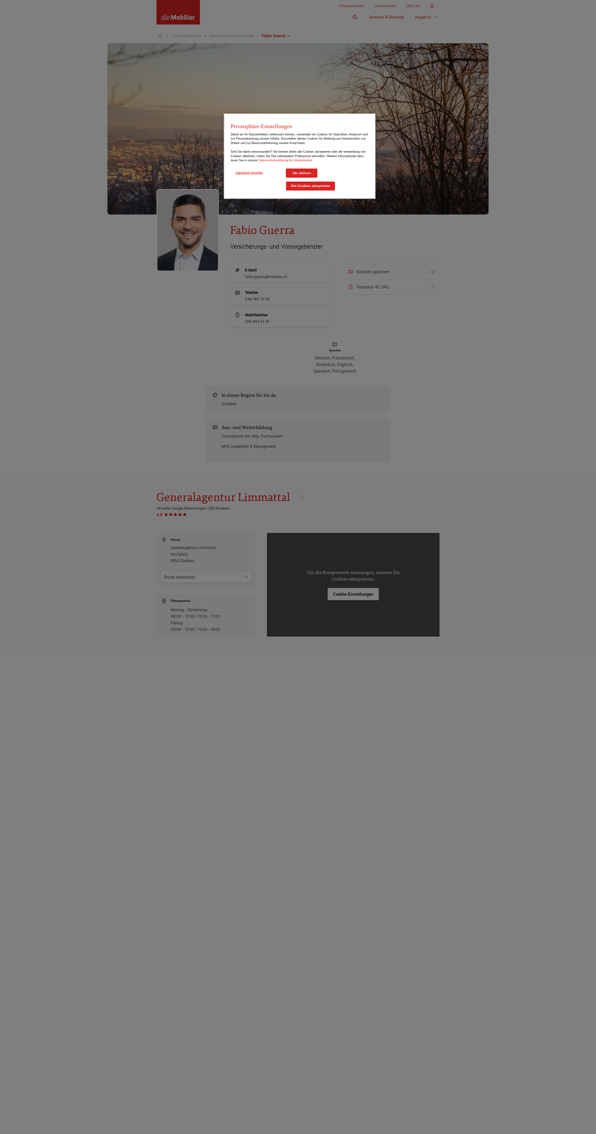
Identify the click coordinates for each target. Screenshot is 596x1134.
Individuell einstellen (249, 173)
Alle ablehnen (301, 173)
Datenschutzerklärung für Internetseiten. (286, 160)
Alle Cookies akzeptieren (310, 186)
